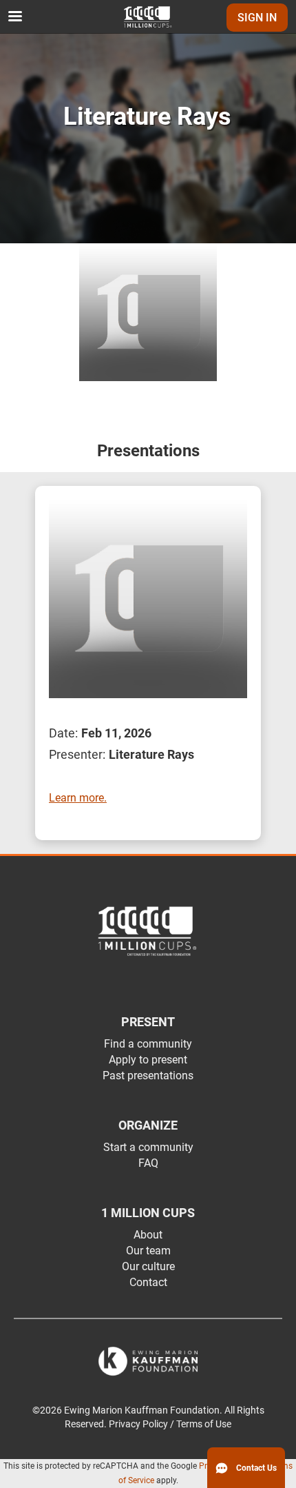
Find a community (148, 1043)
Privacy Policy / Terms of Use (170, 1424)
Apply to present (148, 1059)
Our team (148, 1250)
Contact (148, 1282)
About (148, 1234)
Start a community (148, 1147)
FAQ (148, 1163)
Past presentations (148, 1075)
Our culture (148, 1266)
